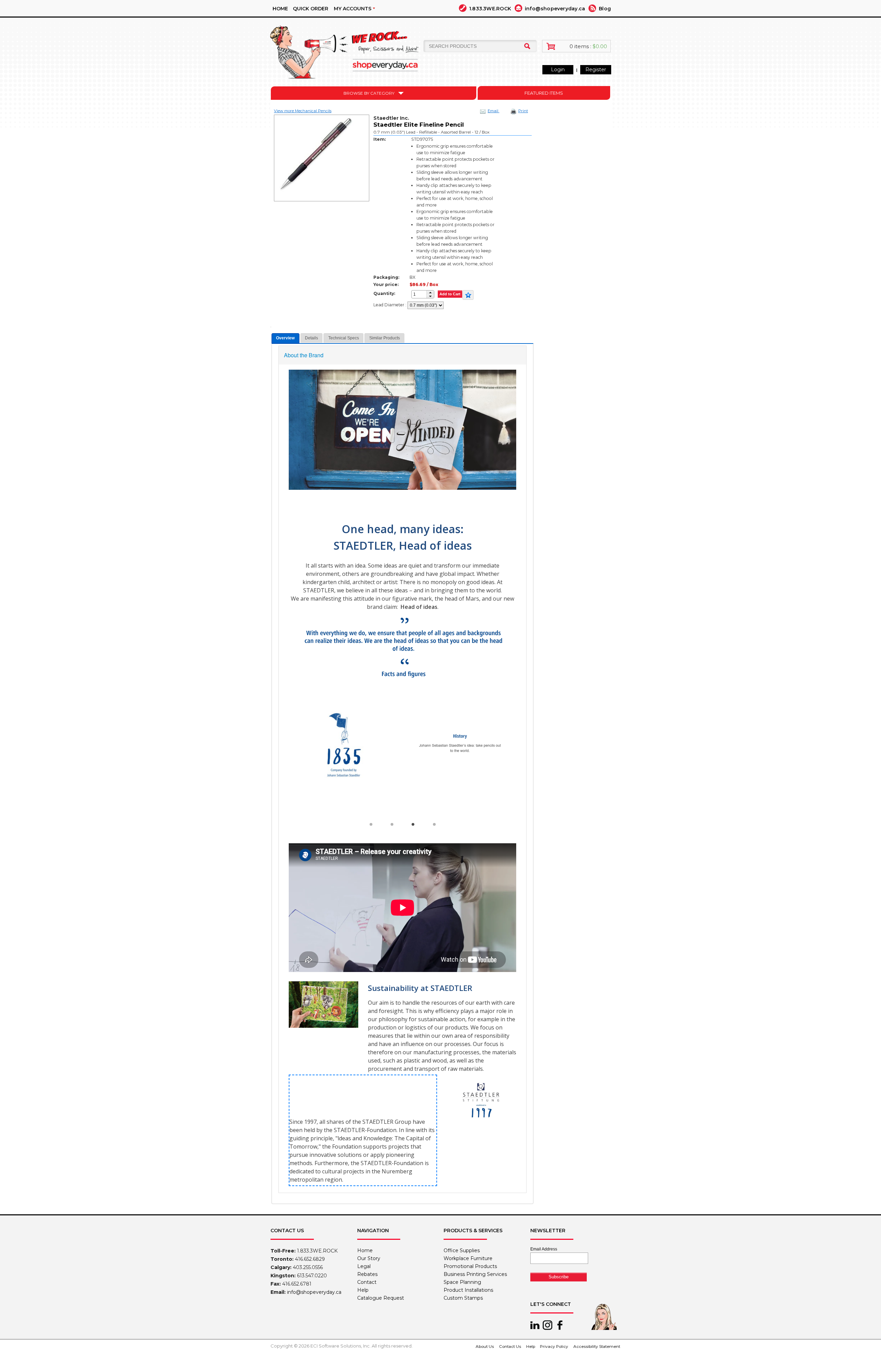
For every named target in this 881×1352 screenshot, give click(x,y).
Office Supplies (462, 1250)
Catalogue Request (380, 1298)
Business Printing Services (475, 1274)
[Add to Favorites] (468, 295)
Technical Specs (343, 338)
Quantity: (384, 293)
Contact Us (510, 1346)
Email (493, 110)
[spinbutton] (421, 294)
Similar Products (384, 338)
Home (280, 9)
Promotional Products (470, 1266)
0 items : (588, 46)
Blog (605, 9)
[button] (430, 292)
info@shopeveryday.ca (555, 9)
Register (595, 69)
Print (523, 110)
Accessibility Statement (596, 1346)
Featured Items (543, 93)
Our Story (368, 1258)
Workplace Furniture (468, 1258)
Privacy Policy (554, 1346)
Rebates (367, 1274)
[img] (347, 49)
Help (363, 1290)
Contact (366, 1282)
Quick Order (310, 9)
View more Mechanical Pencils (302, 110)
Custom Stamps (463, 1298)
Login (558, 69)
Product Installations (468, 1290)
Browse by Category (368, 93)
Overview (285, 338)
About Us (485, 1346)
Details (311, 338)
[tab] (285, 338)
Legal (364, 1266)
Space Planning (462, 1282)
